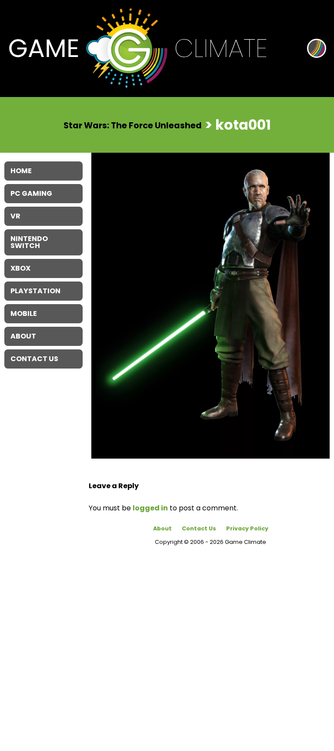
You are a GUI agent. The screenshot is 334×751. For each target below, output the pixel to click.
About (162, 528)
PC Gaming (31, 193)
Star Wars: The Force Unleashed (132, 125)
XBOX (20, 268)
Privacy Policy (247, 528)
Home (21, 171)
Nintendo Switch (29, 242)
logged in (150, 508)
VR (15, 216)
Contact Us (199, 528)
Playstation (35, 291)
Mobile (23, 313)
